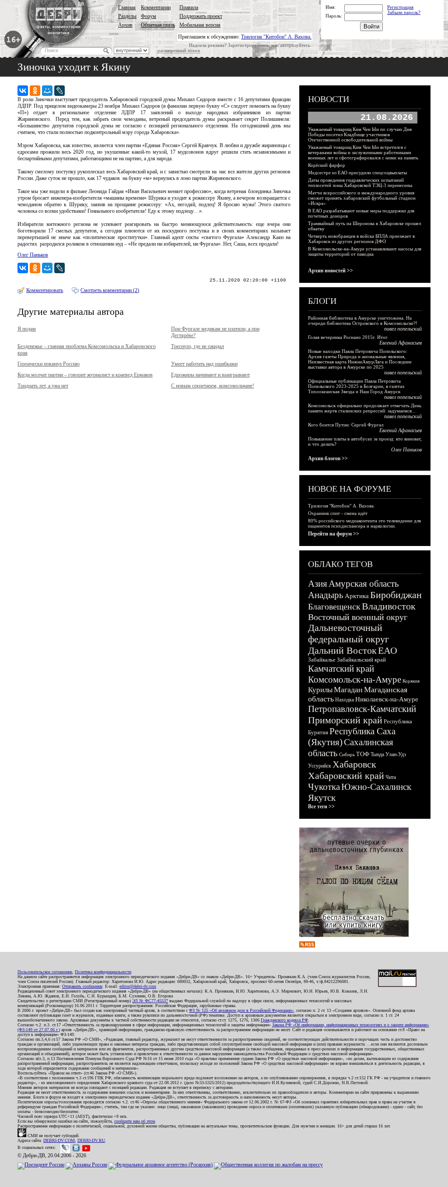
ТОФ (362, 754)
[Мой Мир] (47, 90)
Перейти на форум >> (333, 534)
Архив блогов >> (328, 458)
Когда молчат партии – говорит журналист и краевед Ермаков (85, 375)
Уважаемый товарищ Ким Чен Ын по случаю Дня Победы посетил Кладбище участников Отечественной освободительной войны (360, 134)
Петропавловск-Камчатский (362, 709)
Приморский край (345, 720)
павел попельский (403, 329)
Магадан (348, 689)
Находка (344, 700)
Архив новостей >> (330, 271)
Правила (188, 7)
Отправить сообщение (82, 986)
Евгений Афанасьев (400, 343)
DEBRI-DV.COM (59, 1140)
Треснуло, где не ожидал (197, 346)
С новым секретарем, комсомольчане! (212, 386)
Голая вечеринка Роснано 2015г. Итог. (348, 337)
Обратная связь (158, 25)
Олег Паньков (33, 255)
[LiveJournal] (59, 90)
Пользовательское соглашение (45, 971)
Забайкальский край (361, 659)
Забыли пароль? (403, 12)
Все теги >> (321, 806)
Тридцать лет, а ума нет (43, 386)
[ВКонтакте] (23, 90)
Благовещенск (334, 606)
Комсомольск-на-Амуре (354, 679)
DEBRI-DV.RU (91, 1140)
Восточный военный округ (357, 617)
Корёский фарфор (326, 165)
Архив (125, 25)
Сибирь (347, 754)
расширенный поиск (179, 50)
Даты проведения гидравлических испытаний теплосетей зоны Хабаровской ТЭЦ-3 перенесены (360, 182)
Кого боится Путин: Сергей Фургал (345, 424)
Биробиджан (396, 594)
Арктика (357, 595)
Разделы (127, 16)
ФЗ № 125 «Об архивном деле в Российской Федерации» (241, 1010)
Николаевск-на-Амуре (386, 699)
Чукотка (324, 787)
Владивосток (389, 606)
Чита (390, 777)
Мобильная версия (199, 25)
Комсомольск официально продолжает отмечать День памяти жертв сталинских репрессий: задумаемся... (364, 408)
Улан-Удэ (395, 754)
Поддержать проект (200, 16)
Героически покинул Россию (49, 364)
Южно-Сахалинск (376, 787)
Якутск (322, 798)
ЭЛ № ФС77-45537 (150, 1000)
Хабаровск (354, 764)
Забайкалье (322, 659)
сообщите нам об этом (134, 1121)
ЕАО (387, 650)
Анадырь (325, 595)
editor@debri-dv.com (137, 986)
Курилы (320, 690)
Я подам (27, 329)
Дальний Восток (342, 650)
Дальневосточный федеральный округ (348, 633)
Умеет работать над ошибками (204, 364)
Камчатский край (341, 668)
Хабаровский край (346, 775)
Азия (317, 583)
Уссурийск (319, 766)
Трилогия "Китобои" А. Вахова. (276, 37)
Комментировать (44, 290)
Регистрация (400, 7)
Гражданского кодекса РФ (284, 1020)
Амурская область (364, 583)
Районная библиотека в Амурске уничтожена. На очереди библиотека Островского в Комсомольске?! (362, 320)
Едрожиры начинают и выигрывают (210, 375)
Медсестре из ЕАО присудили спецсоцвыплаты (357, 172)
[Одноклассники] (35, 90)
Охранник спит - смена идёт (338, 513)
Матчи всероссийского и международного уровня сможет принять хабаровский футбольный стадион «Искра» (362, 198)
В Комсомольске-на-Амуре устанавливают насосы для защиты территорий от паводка (364, 251)
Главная (127, 7)
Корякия (411, 680)
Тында (377, 754)
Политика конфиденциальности (103, 971)
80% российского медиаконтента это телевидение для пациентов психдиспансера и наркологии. (364, 523)
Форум (148, 16)
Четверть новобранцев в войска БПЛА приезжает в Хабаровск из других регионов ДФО (361, 238)
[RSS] (307, 946)
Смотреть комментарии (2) (109, 290)
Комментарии (156, 7)
